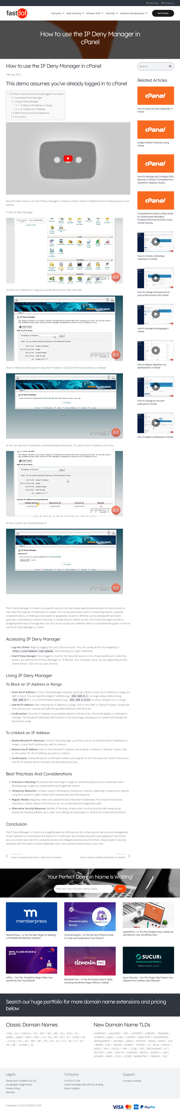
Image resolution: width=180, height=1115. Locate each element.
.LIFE (141, 1048)
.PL (75, 1041)
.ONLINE (117, 1044)
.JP (81, 1041)
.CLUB (133, 1048)
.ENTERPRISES (160, 1037)
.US (43, 1037)
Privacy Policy (13, 1088)
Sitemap (10, 1092)
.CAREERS (149, 1033)
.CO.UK (11, 1041)
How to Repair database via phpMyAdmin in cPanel (151, 366)
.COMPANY (99, 1033)
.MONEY (128, 1044)
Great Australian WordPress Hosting (83, 1084)
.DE (83, 1037)
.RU (20, 1041)
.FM (55, 1037)
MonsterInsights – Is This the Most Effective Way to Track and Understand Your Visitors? (88, 936)
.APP (106, 1048)
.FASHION (132, 1052)
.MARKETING (140, 1056)
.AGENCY (154, 1052)
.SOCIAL (115, 1048)
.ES (67, 1037)
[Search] (170, 66)
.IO (165, 1048)
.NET (42, 1033)
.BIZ (49, 1033)
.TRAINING (162, 1033)
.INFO (28, 1037)
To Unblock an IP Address (29, 109)
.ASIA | (70, 1033)
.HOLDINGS (114, 1033)
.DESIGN (98, 1056)
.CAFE (109, 1052)
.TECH (118, 1056)
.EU (62, 1033)
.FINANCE (155, 1056)
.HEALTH (119, 1052)
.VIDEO (97, 1048)
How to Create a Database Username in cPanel (151, 257)
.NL (49, 1037)
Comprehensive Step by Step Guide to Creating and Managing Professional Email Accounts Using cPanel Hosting (155, 218)
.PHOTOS (141, 1041)
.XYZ (165, 1056)
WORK (99, 1044)
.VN (69, 1041)
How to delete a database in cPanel (155, 437)
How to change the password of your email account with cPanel (153, 294)
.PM (32, 1041)
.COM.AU (25, 1033)
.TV (75, 1033)
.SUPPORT (136, 1033)
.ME (55, 1033)
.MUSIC (166, 1044)
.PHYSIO (140, 1044)
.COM (9, 1033)
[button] (63, 13)
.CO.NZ (75, 1037)
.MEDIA (143, 1052)
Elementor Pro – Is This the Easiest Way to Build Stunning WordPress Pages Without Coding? (88, 981)
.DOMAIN (99, 1037)
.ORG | (37, 1037)
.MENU (129, 1041)
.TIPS (125, 1033)
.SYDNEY (23, 1044)
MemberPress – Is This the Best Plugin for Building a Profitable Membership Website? (31, 936)
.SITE (170, 1041)
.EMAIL (109, 1037)
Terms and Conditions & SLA (21, 1080)
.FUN (107, 1044)
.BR (14, 1044)
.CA (57, 1041)
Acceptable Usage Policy (19, 1084)
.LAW (164, 1052)
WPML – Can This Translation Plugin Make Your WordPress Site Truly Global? (29, 979)
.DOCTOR (99, 1052)
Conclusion (18, 116)
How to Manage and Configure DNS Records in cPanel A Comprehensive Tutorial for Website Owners (155, 179)
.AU (16, 1033)
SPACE (161, 1041)
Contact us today (132, 1080)
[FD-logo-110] (17, 13)
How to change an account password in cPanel (150, 402)
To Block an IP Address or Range (33, 105)
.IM (26, 1041)
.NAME (18, 1037)
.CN (51, 1041)
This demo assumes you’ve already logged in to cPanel (35, 93)
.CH (63, 1041)
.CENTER (130, 1037)
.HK (61, 1037)
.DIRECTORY (143, 1037)
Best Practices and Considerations (30, 112)
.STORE (127, 1056)
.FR (45, 1041)
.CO (35, 1033)
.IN (31, 1044)
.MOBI (9, 1037)
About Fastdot (72, 1088)
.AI (148, 1044)
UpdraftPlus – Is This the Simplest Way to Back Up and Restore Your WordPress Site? (148, 933)
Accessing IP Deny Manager (26, 97)
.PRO (124, 1048)
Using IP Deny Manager (24, 101)
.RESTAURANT (154, 1048)
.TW (39, 1041)
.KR (7, 1044)
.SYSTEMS (118, 1041)
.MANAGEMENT (102, 1041)
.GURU (119, 1037)
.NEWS (108, 1056)
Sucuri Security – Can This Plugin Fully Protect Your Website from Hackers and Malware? (148, 979)
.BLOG (155, 1044)
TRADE (151, 1041)
